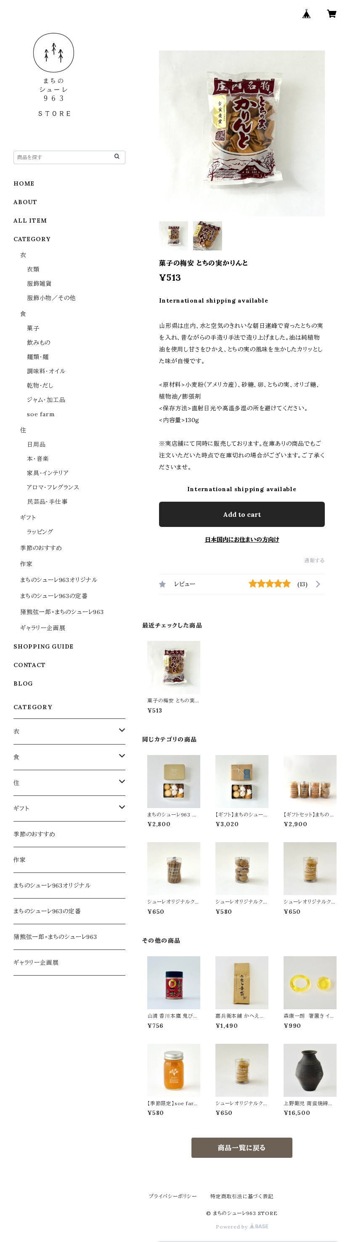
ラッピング (40, 532)
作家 (26, 564)
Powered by (232, 1226)
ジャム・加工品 (46, 400)
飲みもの (38, 342)
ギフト (28, 517)
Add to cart (242, 514)
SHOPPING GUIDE (43, 646)
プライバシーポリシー (173, 1196)
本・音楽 (38, 459)
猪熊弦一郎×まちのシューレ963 (62, 612)
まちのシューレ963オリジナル (59, 580)
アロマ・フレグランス (53, 487)
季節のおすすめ (41, 548)
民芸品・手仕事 (47, 501)
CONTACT (29, 665)
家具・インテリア (48, 473)
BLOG (23, 683)
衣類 (33, 269)
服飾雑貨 (39, 283)
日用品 (36, 444)
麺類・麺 (38, 357)
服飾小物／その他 (51, 298)
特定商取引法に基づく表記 (241, 1196)
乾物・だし (40, 385)
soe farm (40, 414)
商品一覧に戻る (242, 1148)
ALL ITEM (30, 220)
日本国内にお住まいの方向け (242, 539)
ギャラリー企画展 (42, 628)
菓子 (33, 328)
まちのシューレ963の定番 (54, 596)
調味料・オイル (46, 371)
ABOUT (25, 202)
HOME (23, 183)
